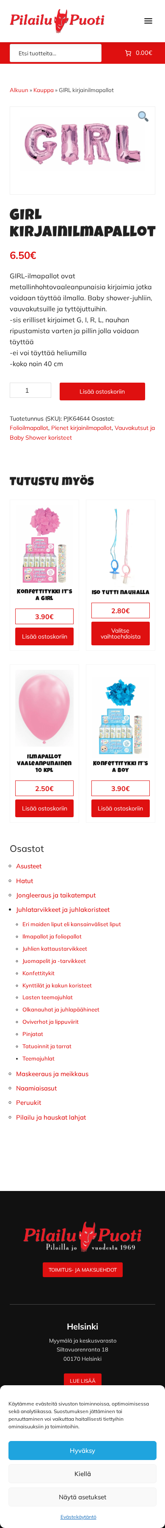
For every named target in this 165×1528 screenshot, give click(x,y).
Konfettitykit (38, 973)
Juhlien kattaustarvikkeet (54, 948)
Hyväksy (82, 1450)
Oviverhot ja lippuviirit (50, 1021)
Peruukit (28, 1102)
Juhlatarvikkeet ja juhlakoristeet (63, 909)
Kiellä (82, 1474)
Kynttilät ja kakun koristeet (57, 985)
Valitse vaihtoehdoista (120, 633)
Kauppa (43, 90)
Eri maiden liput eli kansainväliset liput (71, 924)
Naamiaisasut (36, 1088)
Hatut (24, 881)
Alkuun (19, 90)
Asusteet (28, 866)
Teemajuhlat (38, 1058)
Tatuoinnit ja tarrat (47, 1046)
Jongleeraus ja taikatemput (56, 895)
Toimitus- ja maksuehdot (83, 1270)
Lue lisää (83, 1381)
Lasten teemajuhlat (47, 997)
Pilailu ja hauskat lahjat (51, 1117)
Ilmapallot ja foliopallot (52, 936)
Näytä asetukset (82, 1497)
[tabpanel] (82, 144)
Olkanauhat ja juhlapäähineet (60, 1009)
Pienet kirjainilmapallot (81, 428)
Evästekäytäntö (78, 1517)
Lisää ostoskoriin (102, 391)
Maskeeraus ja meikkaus (52, 1074)
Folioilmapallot (29, 428)
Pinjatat (32, 1033)
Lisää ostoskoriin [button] (44, 636)
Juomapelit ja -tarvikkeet (54, 960)
